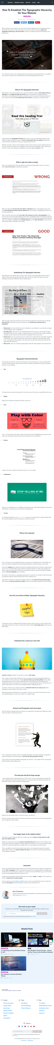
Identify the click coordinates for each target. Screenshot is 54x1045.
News (29, 948)
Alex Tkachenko (32, 19)
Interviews (41, 1010)
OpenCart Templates (8, 1013)
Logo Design (6, 1008)
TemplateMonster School (45, 1005)
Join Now (43, 913)
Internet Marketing (26, 1005)
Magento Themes (7, 1010)
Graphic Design (7, 1005)
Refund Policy (30, 1040)
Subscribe (38, 1031)
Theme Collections (26, 1008)
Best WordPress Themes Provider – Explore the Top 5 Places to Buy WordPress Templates (40, 951)
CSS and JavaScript (8, 1003)
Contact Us (41, 1013)
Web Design (10, 2)
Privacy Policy (33, 916)
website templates (18, 882)
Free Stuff (28, 2)
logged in (10, 990)
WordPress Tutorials (19, 2)
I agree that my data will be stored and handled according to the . (19, 916)
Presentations (6, 1018)
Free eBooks (42, 1003)
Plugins (33, 2)
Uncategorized (27, 16)
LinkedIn (24, 895)
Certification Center (44, 1008)
